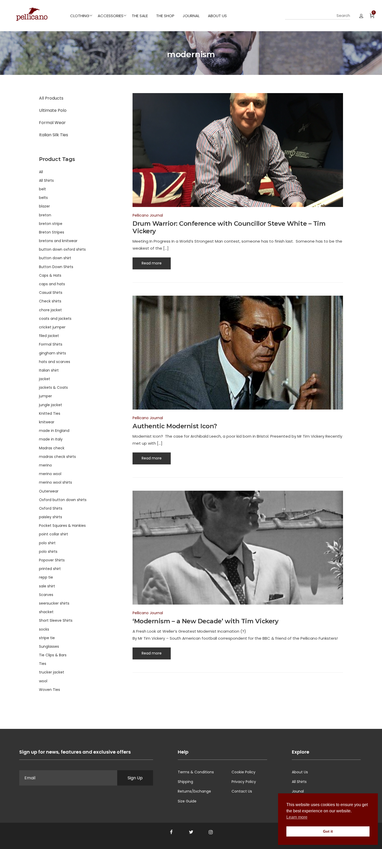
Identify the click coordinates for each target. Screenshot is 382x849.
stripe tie (47, 637)
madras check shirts (57, 456)
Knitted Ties (49, 413)
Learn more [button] (296, 817)
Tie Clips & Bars (53, 655)
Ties (42, 663)
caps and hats (52, 284)
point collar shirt (53, 534)
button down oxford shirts (62, 249)
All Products (51, 98)
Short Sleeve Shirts (56, 620)
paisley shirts (50, 517)
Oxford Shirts (50, 508)
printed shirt (50, 568)
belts (43, 197)
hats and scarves (54, 361)
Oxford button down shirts (63, 499)
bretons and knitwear (58, 240)
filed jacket (49, 335)
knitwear (46, 422)
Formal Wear (52, 123)
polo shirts (48, 551)
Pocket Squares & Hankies (62, 525)
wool (43, 681)
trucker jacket (51, 672)
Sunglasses (49, 646)
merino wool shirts (55, 482)
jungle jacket (50, 404)
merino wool (50, 473)
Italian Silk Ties (53, 135)
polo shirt (47, 543)
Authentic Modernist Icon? (175, 426)
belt (42, 189)
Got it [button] (328, 831)
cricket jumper (52, 327)
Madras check (51, 448)
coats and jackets (55, 318)
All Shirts (46, 180)
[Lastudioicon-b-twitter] (191, 832)
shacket (46, 611)
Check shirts (50, 301)
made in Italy (51, 439)
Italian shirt (49, 370)
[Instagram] (210, 832)
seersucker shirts (54, 603)
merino (45, 465)
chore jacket (50, 310)
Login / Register (361, 16)
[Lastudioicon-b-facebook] (171, 832)
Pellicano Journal (148, 215)
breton (45, 215)
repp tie (46, 577)
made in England (54, 430)
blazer (44, 206)
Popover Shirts (52, 560)
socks (44, 629)
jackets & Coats (53, 387)
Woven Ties (49, 689)
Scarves (46, 594)
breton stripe (50, 223)
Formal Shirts (50, 344)
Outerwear (48, 491)
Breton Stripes (51, 232)
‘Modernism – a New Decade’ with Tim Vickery (205, 621)
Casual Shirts (50, 292)
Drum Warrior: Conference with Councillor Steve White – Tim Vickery (229, 227)
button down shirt (55, 258)
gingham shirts (52, 353)
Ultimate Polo (53, 110)
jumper (45, 396)
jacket (44, 378)
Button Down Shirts (56, 266)
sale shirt (47, 586)
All (41, 171)
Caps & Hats (50, 275)
